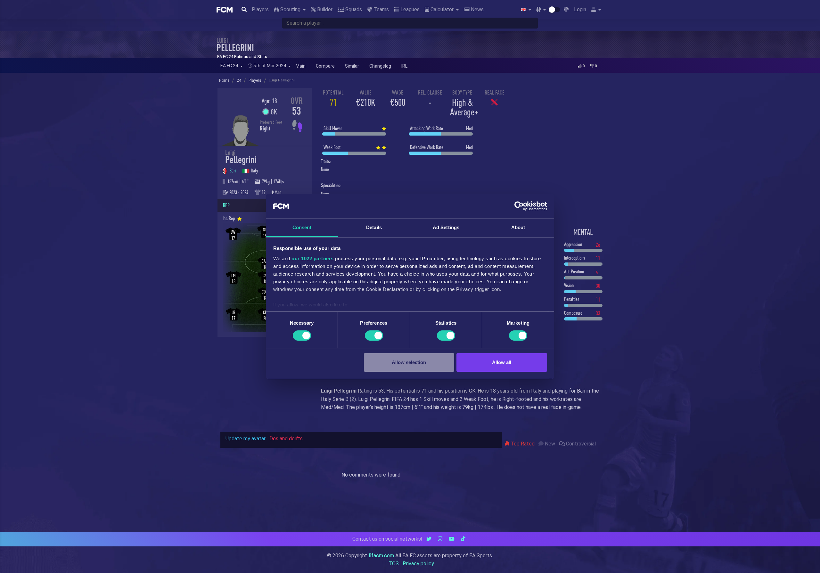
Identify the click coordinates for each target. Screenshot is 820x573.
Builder (324, 9)
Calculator (442, 9)
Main (301, 66)
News (477, 9)
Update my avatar (246, 439)
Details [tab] (374, 227)
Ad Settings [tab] (446, 227)
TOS (394, 564)
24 (239, 80)
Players (260, 9)
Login (580, 9)
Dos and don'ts (286, 439)
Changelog (380, 66)
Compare (325, 66)
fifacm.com (381, 555)
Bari (233, 170)
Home (224, 80)
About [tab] (518, 227)
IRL (404, 66)
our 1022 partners (312, 258)
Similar (352, 66)
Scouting (290, 9)
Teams (380, 9)
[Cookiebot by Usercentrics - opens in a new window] (519, 206)
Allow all (501, 362)
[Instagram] (440, 539)
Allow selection (409, 362)
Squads (353, 9)
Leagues (409, 9)
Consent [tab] (302, 227)
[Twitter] (428, 539)
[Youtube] (452, 539)
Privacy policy (418, 564)
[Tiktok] (463, 539)
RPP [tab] (226, 205)
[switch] (374, 335)
